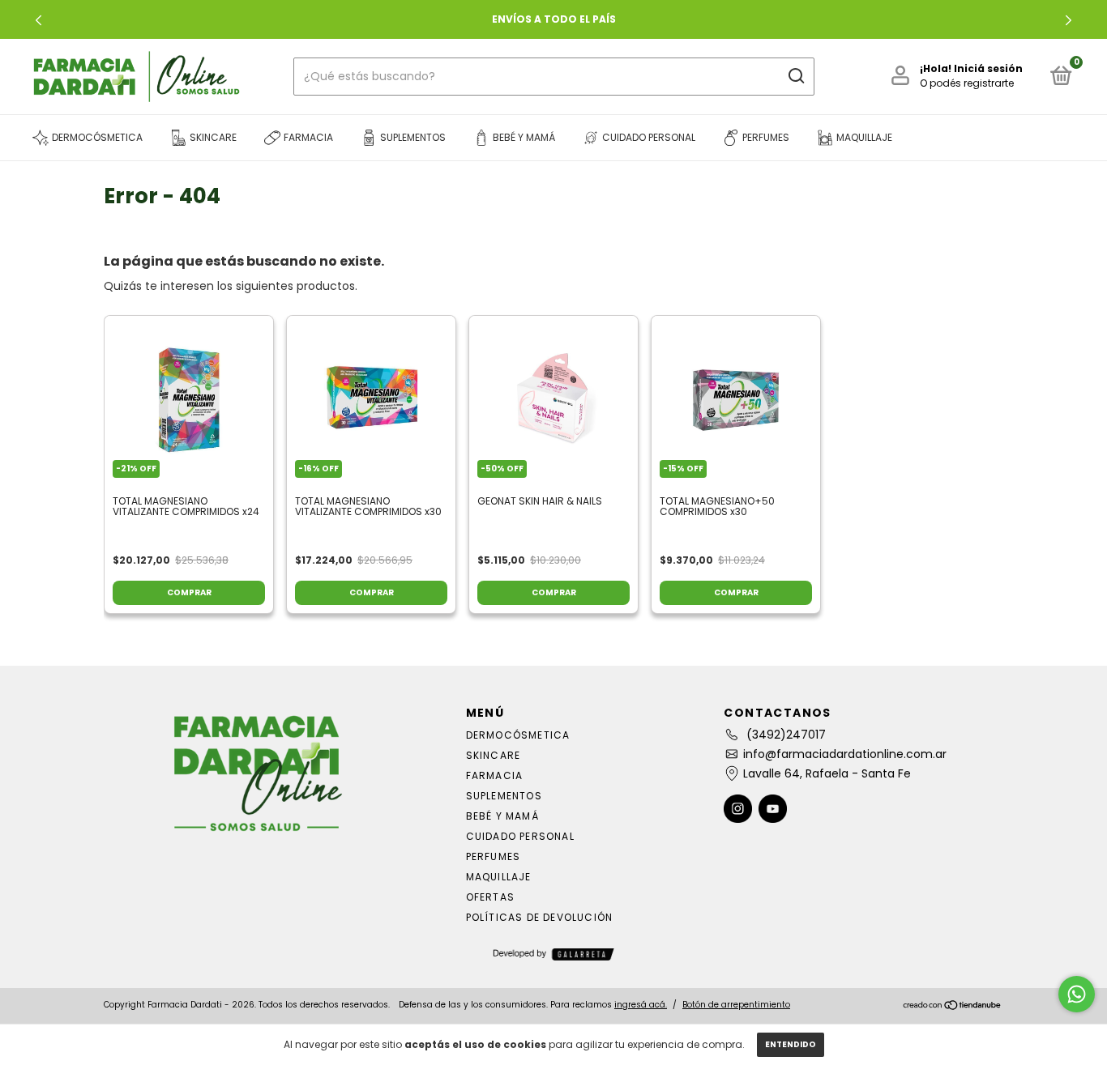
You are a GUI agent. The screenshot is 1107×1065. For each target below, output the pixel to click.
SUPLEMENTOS (504, 796)
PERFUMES (493, 856)
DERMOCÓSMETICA (518, 735)
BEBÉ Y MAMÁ (502, 816)
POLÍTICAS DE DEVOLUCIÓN (539, 917)
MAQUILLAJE (499, 877)
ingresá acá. (640, 1005)
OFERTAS (490, 897)
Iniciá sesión (988, 68)
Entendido (790, 1044)
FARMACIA (495, 775)
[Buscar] (795, 76)
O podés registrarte (967, 83)
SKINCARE (493, 755)
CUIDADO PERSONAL (520, 836)
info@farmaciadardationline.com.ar (845, 754)
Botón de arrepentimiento (736, 1005)
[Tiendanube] (952, 1007)
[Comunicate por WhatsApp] (1076, 994)
